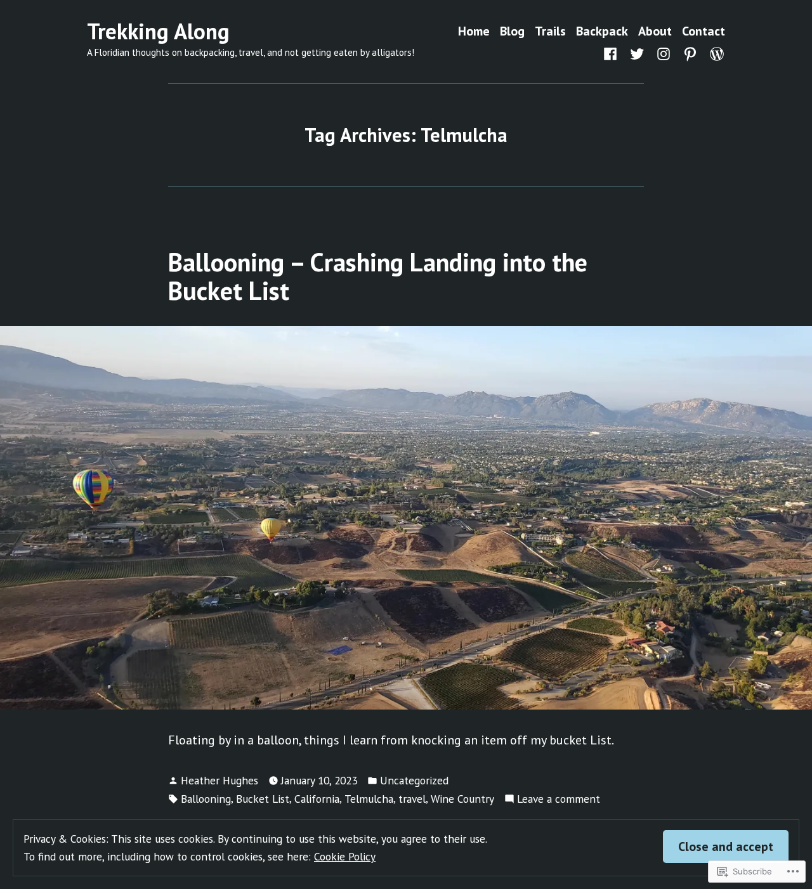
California (316, 798)
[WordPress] (714, 52)
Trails (550, 31)
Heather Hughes (219, 780)
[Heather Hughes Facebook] (613, 52)
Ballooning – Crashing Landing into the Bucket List (377, 276)
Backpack (602, 31)
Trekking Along (158, 31)
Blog (512, 31)
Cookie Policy (345, 856)
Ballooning (206, 798)
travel (412, 798)
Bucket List (262, 798)
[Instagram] (663, 52)
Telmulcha (368, 798)
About (655, 31)
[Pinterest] (690, 52)
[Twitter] (637, 52)
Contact (703, 31)
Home (474, 31)
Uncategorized (414, 780)
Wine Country (462, 798)
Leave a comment (558, 799)
